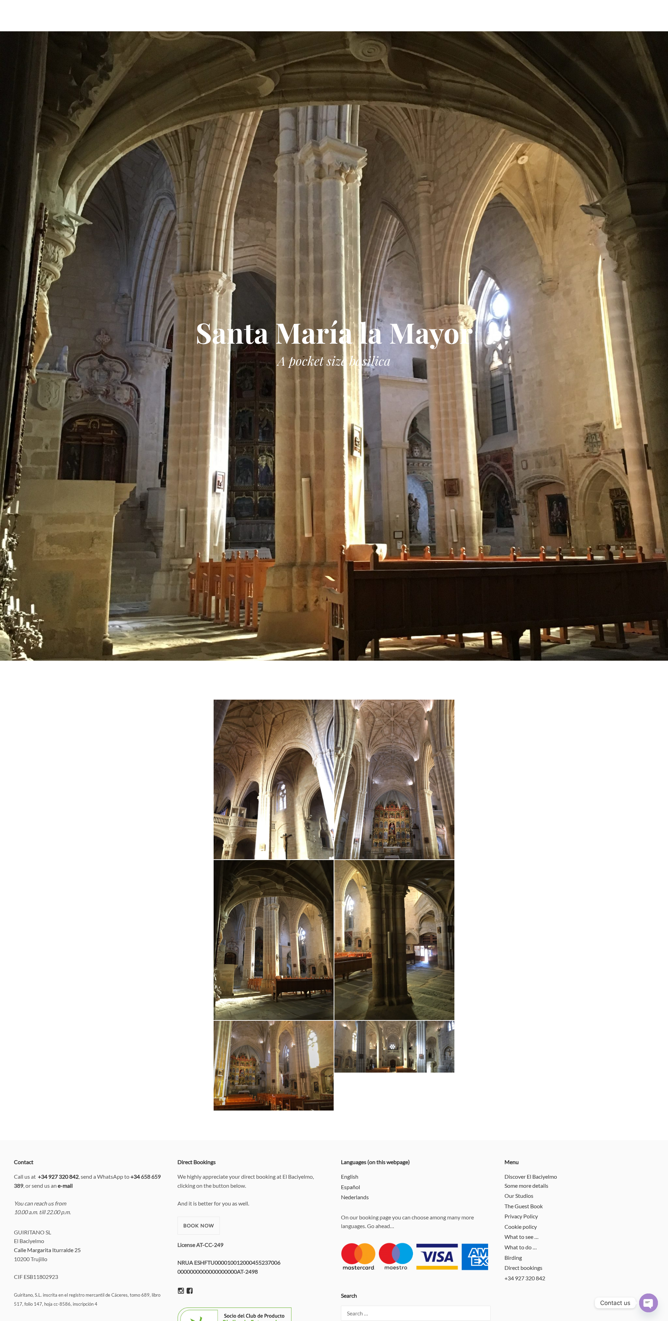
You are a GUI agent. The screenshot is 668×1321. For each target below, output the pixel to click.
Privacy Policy (521, 1216)
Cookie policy (520, 1226)
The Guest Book (523, 1206)
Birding (513, 1257)
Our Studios (518, 1195)
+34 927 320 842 (524, 1278)
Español (350, 1187)
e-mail (65, 1185)
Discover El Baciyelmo (530, 1176)
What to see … (521, 1236)
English (349, 1176)
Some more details (526, 1185)
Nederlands (355, 1197)
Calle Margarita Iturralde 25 (47, 1250)
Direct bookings (523, 1267)
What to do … (520, 1247)
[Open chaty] (648, 1303)
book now (198, 1225)
